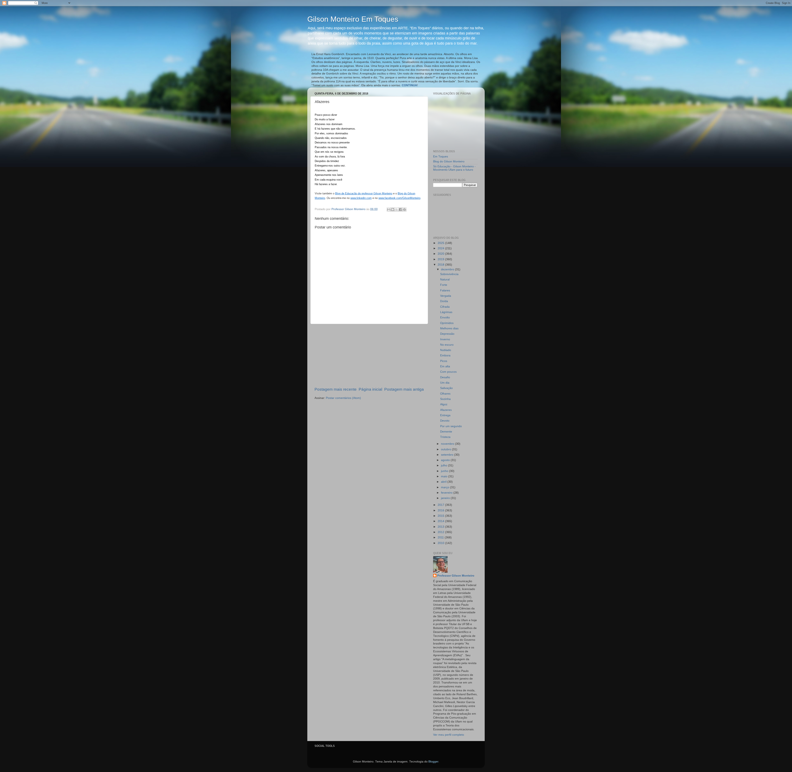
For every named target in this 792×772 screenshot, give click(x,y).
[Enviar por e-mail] (389, 209)
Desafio (445, 377)
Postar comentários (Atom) (343, 398)
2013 (441, 526)
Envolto (445, 317)
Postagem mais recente (336, 389)
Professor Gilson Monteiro (455, 575)
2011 (441, 537)
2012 (441, 532)
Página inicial (370, 389)
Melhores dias (449, 328)
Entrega (445, 415)
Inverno (445, 339)
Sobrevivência (449, 274)
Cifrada (445, 306)
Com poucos (448, 371)
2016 (441, 510)
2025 (441, 243)
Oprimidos (447, 323)
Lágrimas (446, 312)
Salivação (446, 388)
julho (444, 465)
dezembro (448, 269)
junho (445, 471)
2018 (441, 264)
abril (444, 481)
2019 (441, 259)
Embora (445, 355)
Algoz (443, 404)
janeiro (446, 498)
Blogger (433, 761)
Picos (443, 361)
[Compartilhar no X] (397, 209)
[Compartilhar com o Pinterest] (404, 209)
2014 (441, 521)
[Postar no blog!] (393, 209)
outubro (446, 449)
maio (444, 476)
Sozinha (445, 399)
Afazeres (446, 409)
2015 (441, 515)
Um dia (444, 382)
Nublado (445, 350)
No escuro (447, 344)
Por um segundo (451, 426)
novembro (448, 443)
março (445, 487)
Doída (444, 301)
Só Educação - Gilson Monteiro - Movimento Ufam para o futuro (454, 168)
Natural (445, 279)
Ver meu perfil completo (448, 734)
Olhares (445, 393)
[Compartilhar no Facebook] (400, 209)
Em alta (445, 366)
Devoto (444, 420)
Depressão (447, 333)
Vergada (445, 295)
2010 (441, 543)
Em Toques (440, 156)
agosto (446, 460)
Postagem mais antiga (404, 389)
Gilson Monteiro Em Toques (352, 19)
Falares (445, 290)
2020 (441, 253)
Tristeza (445, 437)
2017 (441, 504)
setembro (447, 454)
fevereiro (447, 492)
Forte (443, 284)
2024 (441, 248)
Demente (446, 431)
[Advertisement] (369, 355)
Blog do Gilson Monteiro (448, 161)
